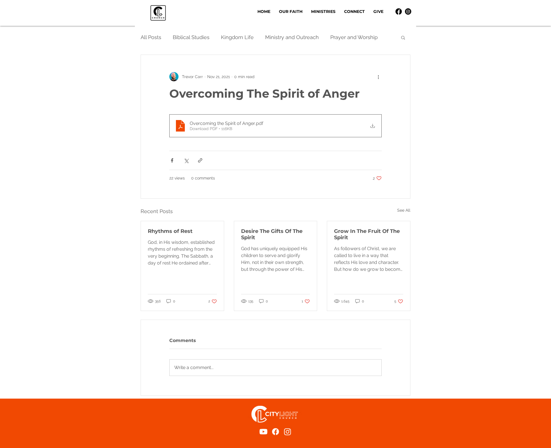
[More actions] (378, 76)
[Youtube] (263, 431)
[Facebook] (398, 11)
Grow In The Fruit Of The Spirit (367, 234)
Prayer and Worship (354, 37)
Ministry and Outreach (292, 37)
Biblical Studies (191, 37)
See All (403, 210)
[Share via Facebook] (172, 160)
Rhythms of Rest (170, 231)
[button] (323, 11)
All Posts (151, 37)
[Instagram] (408, 11)
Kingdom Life (237, 37)
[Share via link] (200, 160)
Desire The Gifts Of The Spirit (271, 234)
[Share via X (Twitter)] (186, 160)
